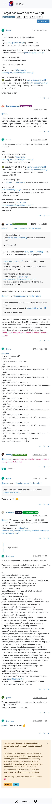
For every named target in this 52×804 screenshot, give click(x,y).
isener (8, 30)
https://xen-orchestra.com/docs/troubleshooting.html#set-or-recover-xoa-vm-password (25, 530)
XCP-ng (20, 4)
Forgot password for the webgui (27, 228)
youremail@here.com (33, 52)
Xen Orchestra (9, 17)
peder (8, 698)
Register (8, 784)
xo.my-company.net (35, 80)
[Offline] (4, 106)
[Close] (47, 743)
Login (16, 784)
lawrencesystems (13, 106)
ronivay (9, 224)
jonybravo (10, 556)
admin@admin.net (13, 42)
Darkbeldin (10, 512)
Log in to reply (43, 21)
